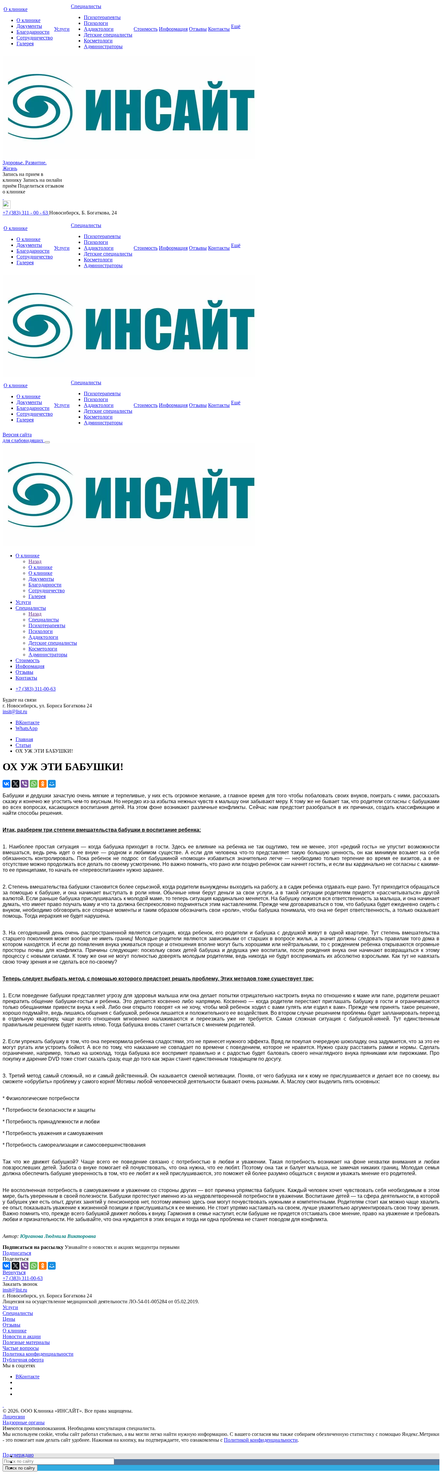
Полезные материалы (26, 1342)
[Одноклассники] (43, 784)
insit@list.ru (15, 711)
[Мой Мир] (52, 784)
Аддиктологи (99, 29)
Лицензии (14, 1416)
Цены (9, 1319)
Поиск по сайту (20, 1468)
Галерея (25, 43)
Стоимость (146, 29)
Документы (29, 26)
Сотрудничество (35, 37)
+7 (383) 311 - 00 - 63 (26, 212)
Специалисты (86, 6)
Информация (173, 29)
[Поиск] (47, 442)
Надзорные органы (24, 1422)
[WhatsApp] (34, 784)
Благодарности (33, 32)
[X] (15, 784)
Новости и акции (22, 1336)
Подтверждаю (18, 1455)
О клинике (16, 9)
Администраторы (103, 46)
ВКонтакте (27, 722)
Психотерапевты (102, 17)
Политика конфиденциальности (38, 1354)
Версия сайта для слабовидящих (24, 437)
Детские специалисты (108, 35)
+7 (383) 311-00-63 (23, 1278)
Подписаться (17, 1253)
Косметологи (98, 40)
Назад (34, 561)
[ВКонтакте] (6, 784)
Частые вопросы (21, 1348)
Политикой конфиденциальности (261, 1440)
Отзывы (198, 29)
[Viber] (24, 784)
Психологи (96, 23)
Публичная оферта (23, 1359)
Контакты (219, 29)
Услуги (62, 29)
